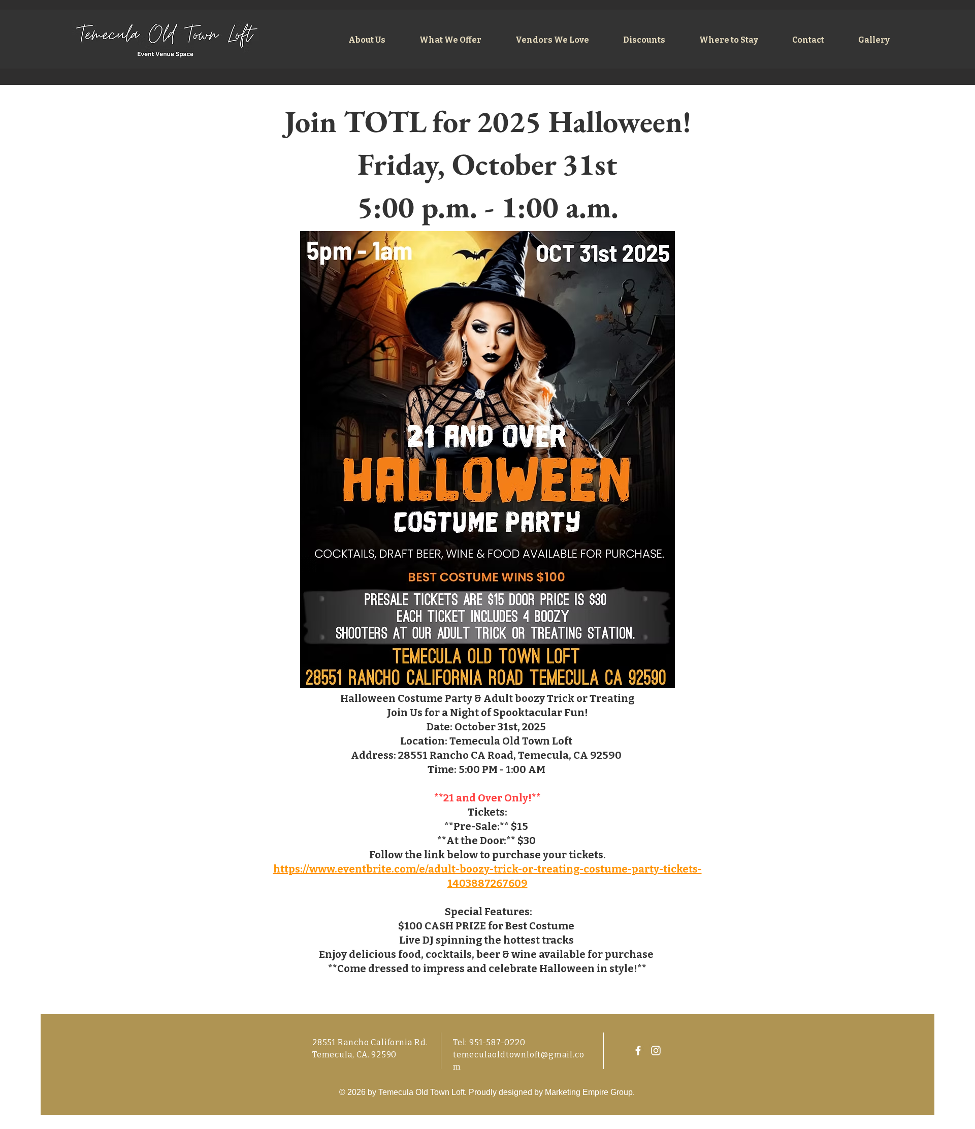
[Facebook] (638, 1050)
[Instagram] (655, 1050)
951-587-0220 (497, 1042)
